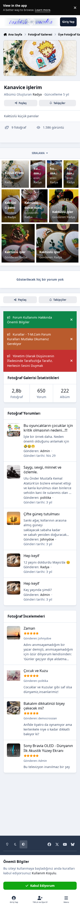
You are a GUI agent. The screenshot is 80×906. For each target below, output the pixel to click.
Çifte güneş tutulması (42, 513)
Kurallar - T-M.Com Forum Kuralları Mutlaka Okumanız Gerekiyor (29, 339)
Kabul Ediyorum (42, 885)
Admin (45, 451)
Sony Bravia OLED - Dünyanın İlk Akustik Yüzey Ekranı (48, 748)
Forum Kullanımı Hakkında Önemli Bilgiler (29, 319)
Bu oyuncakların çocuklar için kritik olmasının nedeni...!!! (48, 428)
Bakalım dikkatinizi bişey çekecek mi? (44, 706)
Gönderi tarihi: (40, 455)
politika (45, 497)
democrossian (47, 718)
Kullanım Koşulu (44, 873)
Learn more (8, 8)
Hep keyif (31, 555)
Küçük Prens (14, 173)
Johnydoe (47, 539)
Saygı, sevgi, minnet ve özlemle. (42, 469)
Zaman (29, 628)
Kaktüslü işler (62, 212)
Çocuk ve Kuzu (36, 670)
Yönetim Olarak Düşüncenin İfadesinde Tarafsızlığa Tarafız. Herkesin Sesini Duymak (30, 361)
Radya (37, 94)
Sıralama (38, 153)
